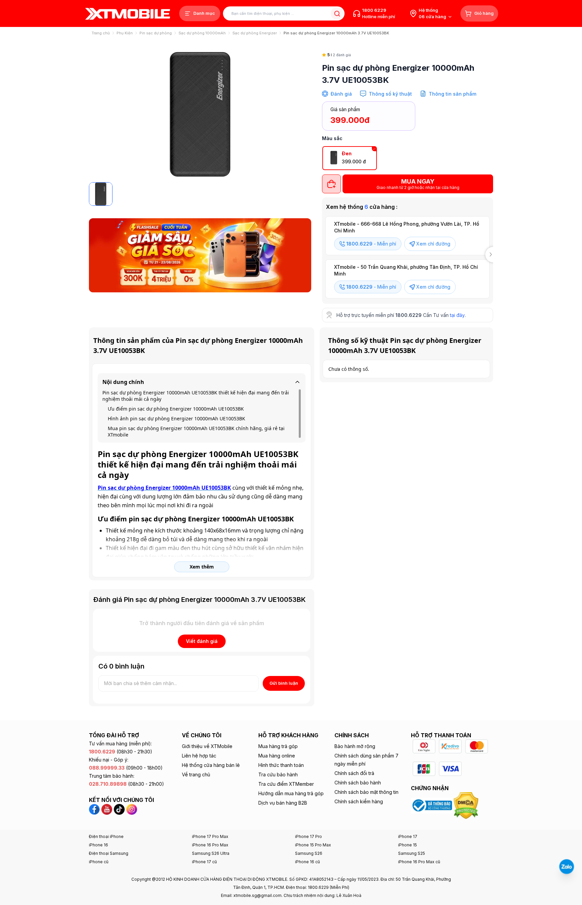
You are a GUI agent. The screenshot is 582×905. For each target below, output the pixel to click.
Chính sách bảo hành (357, 782)
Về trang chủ (196, 774)
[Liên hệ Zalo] (566, 866)
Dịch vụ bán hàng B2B (282, 803)
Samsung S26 (308, 853)
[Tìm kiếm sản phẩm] (337, 13)
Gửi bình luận (283, 683)
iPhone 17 (407, 836)
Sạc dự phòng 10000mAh (202, 33)
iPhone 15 (407, 844)
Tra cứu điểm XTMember (286, 784)
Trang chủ (101, 33)
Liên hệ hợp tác (199, 755)
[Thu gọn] (297, 382)
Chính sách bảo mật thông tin (366, 792)
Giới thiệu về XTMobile (207, 746)
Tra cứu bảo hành (278, 774)
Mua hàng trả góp (278, 746)
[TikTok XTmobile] (119, 808)
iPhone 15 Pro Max (313, 844)
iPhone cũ (98, 861)
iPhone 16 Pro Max (210, 844)
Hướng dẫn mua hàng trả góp (291, 793)
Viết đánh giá (202, 641)
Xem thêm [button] (202, 566)
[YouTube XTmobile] (106, 808)
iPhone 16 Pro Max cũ (419, 861)
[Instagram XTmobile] (131, 808)
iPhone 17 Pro (308, 836)
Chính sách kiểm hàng (358, 801)
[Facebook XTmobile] (95, 808)
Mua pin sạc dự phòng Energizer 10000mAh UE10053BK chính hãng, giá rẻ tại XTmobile (196, 431)
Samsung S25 (411, 853)
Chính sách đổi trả (354, 773)
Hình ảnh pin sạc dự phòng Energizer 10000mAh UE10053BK (176, 418)
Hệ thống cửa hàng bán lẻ (211, 765)
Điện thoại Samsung (108, 853)
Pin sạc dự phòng (155, 33)
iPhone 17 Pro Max (210, 836)
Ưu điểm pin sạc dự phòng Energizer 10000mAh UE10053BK (176, 409)
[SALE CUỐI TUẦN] (200, 255)
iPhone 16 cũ (307, 861)
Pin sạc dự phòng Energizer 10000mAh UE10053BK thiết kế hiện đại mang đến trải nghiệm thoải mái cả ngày (195, 395)
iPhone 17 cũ (204, 861)
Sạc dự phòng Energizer (254, 33)
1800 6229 (374, 10)
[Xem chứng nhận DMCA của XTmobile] (467, 805)
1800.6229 (408, 315)
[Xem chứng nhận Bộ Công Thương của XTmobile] (432, 805)
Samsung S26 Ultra (210, 853)
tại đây (457, 315)
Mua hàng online (276, 755)
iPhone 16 (98, 844)
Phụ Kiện (125, 33)
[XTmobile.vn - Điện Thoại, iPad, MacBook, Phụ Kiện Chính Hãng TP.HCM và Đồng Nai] (127, 14)
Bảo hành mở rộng (354, 746)
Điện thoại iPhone (106, 836)
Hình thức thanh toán (281, 765)
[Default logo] (100, 194)
